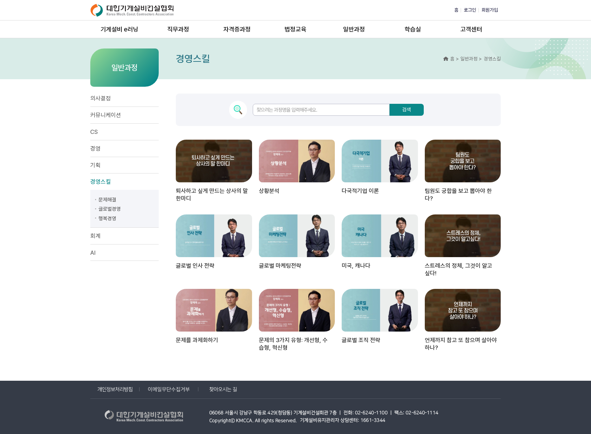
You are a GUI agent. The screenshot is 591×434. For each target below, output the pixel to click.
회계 (95, 236)
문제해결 (107, 200)
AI (92, 252)
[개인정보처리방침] (115, 389)
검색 (406, 110)
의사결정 (100, 98)
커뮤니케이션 (105, 115)
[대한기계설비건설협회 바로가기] (145, 417)
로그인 (470, 10)
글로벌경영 (109, 209)
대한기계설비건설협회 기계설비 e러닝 (133, 10)
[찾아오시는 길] (223, 389)
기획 (95, 165)
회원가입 (490, 10)
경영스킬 (100, 181)
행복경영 (107, 218)
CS (94, 131)
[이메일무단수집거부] (169, 389)
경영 (95, 148)
